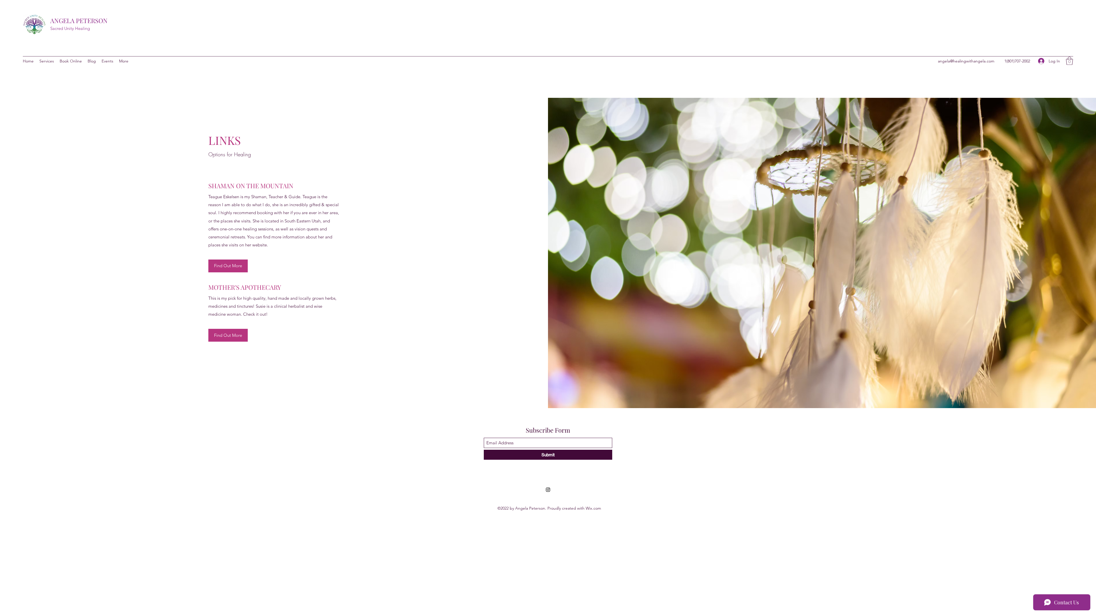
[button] (1069, 61)
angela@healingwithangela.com (966, 61)
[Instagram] (548, 490)
